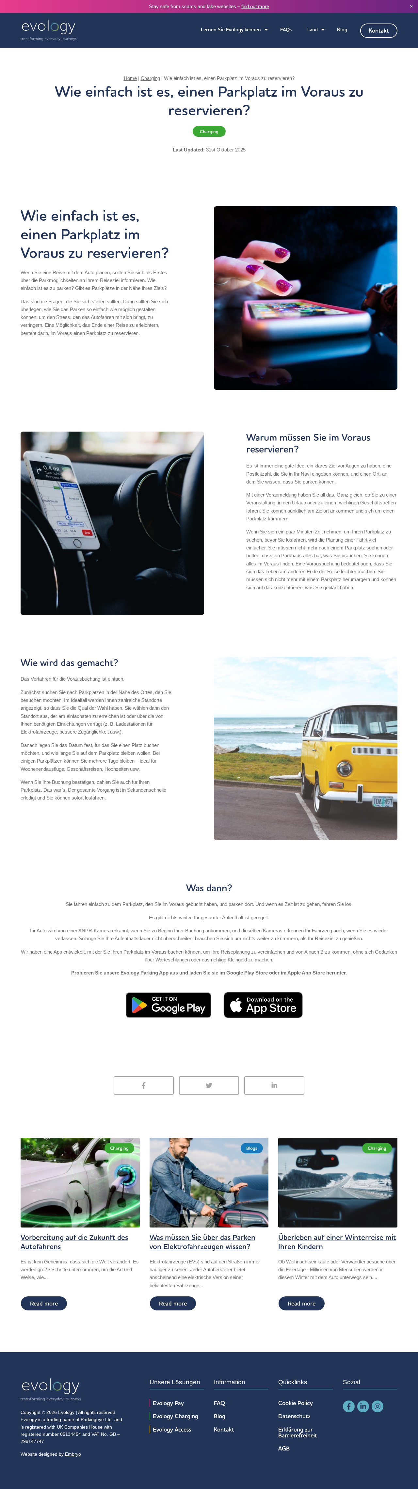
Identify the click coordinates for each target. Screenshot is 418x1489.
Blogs (251, 1148)
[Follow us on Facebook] (349, 1407)
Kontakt (224, 1429)
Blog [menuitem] (342, 29)
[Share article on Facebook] (144, 1085)
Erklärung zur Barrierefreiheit (297, 1432)
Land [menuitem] (312, 29)
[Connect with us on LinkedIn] (363, 1407)
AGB (284, 1448)
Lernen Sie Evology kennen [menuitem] (231, 29)
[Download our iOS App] (263, 1004)
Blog (219, 1416)
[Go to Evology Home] (48, 30)
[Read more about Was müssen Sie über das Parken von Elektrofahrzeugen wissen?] (209, 1182)
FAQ (219, 1403)
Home (130, 78)
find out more (255, 6)
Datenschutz (294, 1416)
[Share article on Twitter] (209, 1085)
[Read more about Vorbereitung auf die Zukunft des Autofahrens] (80, 1182)
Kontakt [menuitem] (379, 30)
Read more (44, 1303)
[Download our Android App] (168, 1004)
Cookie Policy (295, 1403)
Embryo (73, 1454)
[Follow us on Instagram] (377, 1407)
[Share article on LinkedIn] (274, 1085)
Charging (150, 78)
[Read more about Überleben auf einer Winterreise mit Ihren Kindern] (337, 1182)
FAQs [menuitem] (286, 29)
